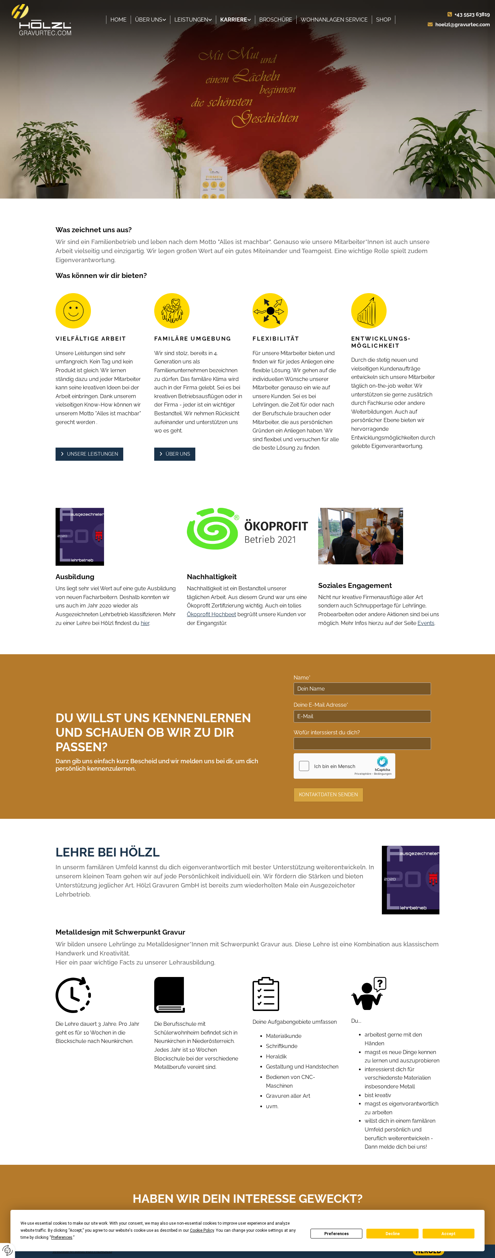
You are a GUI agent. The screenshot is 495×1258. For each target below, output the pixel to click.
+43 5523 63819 (472, 14)
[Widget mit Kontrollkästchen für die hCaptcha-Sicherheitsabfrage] (344, 766)
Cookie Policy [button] (202, 1230)
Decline (393, 1233)
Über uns (148, 19)
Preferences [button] (61, 1237)
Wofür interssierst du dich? (327, 732)
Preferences (336, 1233)
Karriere (233, 19)
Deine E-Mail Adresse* (321, 705)
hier (145, 623)
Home (118, 19)
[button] (89, 454)
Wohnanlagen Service (334, 19)
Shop (383, 19)
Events (426, 623)
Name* (302, 677)
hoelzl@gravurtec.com (462, 25)
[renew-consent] (7, 1250)
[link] (150, 19)
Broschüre (275, 19)
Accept (448, 1233)
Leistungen (191, 19)
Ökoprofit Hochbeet (211, 614)
